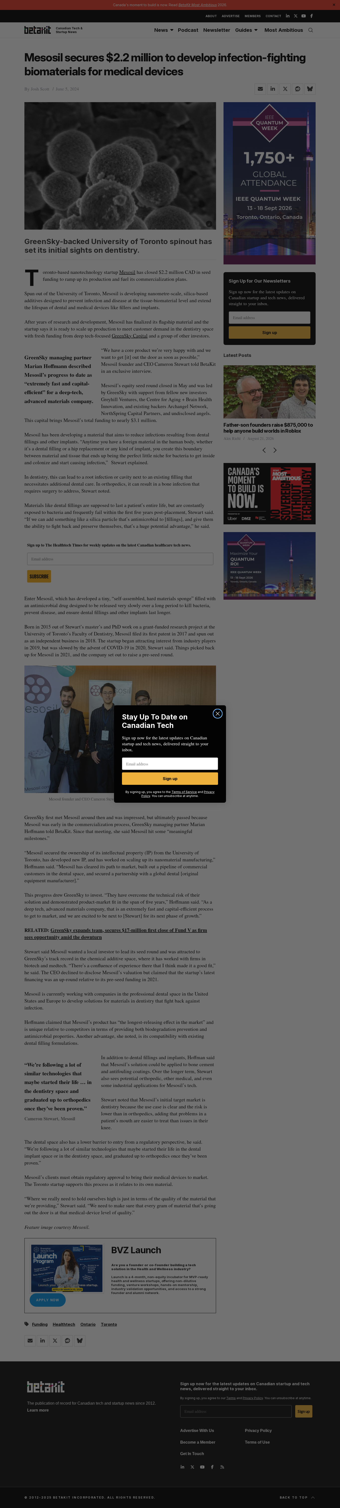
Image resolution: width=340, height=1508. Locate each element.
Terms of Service (184, 792)
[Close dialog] (217, 713)
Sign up (170, 778)
